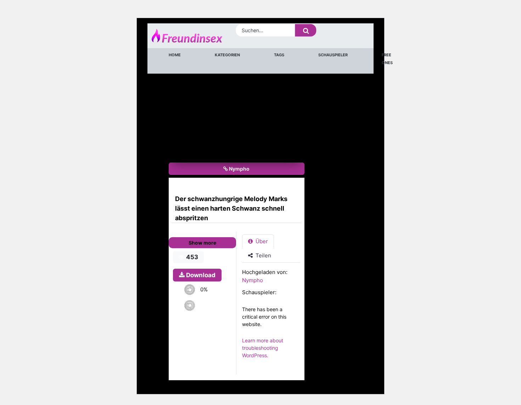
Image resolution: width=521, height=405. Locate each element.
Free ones (387, 58)
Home (175, 54)
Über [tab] (261, 241)
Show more (202, 243)
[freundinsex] (179, 35)
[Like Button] (189, 289)
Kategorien (227, 54)
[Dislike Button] (189, 305)
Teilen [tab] (262, 255)
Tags (279, 54)
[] (305, 30)
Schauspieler (333, 54)
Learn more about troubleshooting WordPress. (262, 347)
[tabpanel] (273, 317)
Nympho (239, 169)
